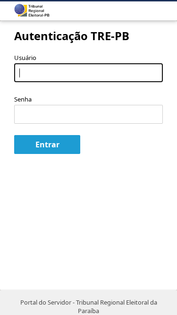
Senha (23, 99)
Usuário (25, 57)
